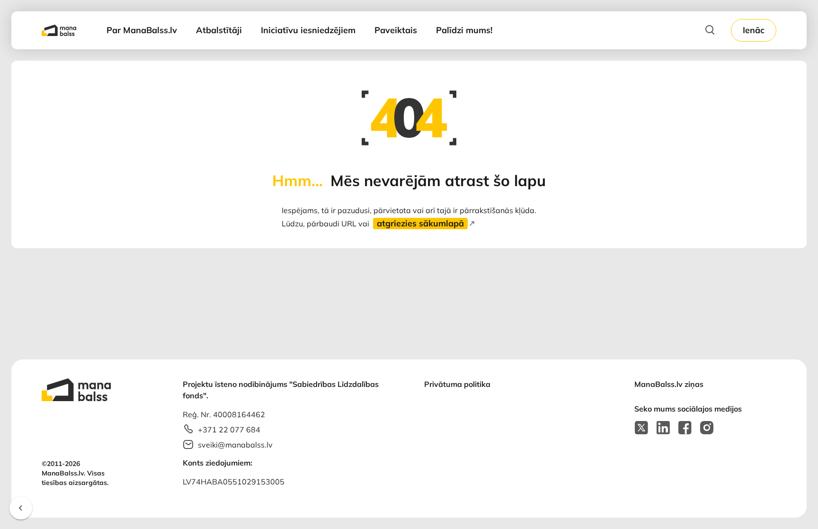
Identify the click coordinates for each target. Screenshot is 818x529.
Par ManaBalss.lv (142, 30)
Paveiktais (395, 30)
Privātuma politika (457, 384)
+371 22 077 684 (229, 429)
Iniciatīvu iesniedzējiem (308, 30)
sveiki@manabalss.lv (235, 444)
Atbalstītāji (219, 30)
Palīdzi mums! (464, 30)
